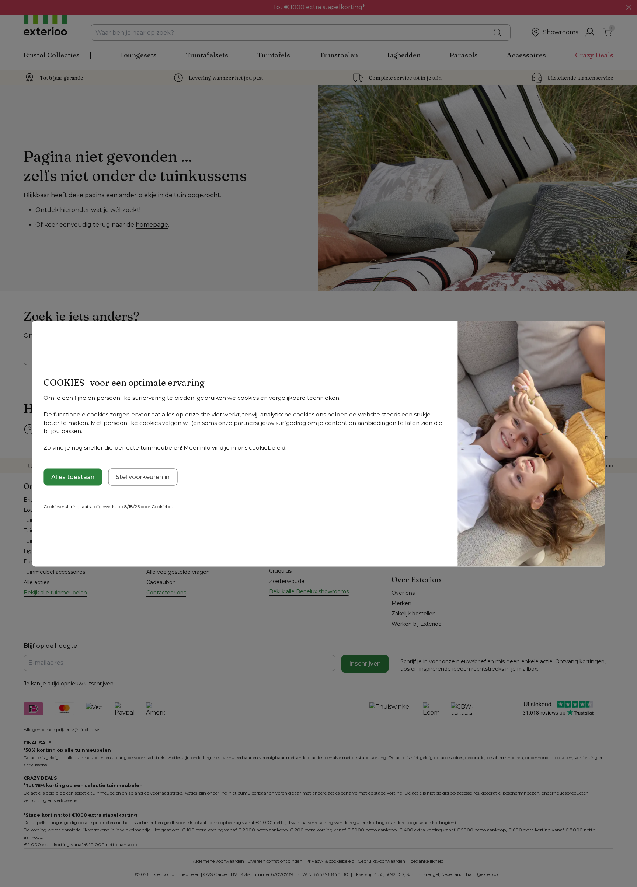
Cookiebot (162, 506)
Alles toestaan (72, 476)
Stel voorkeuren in (143, 476)
